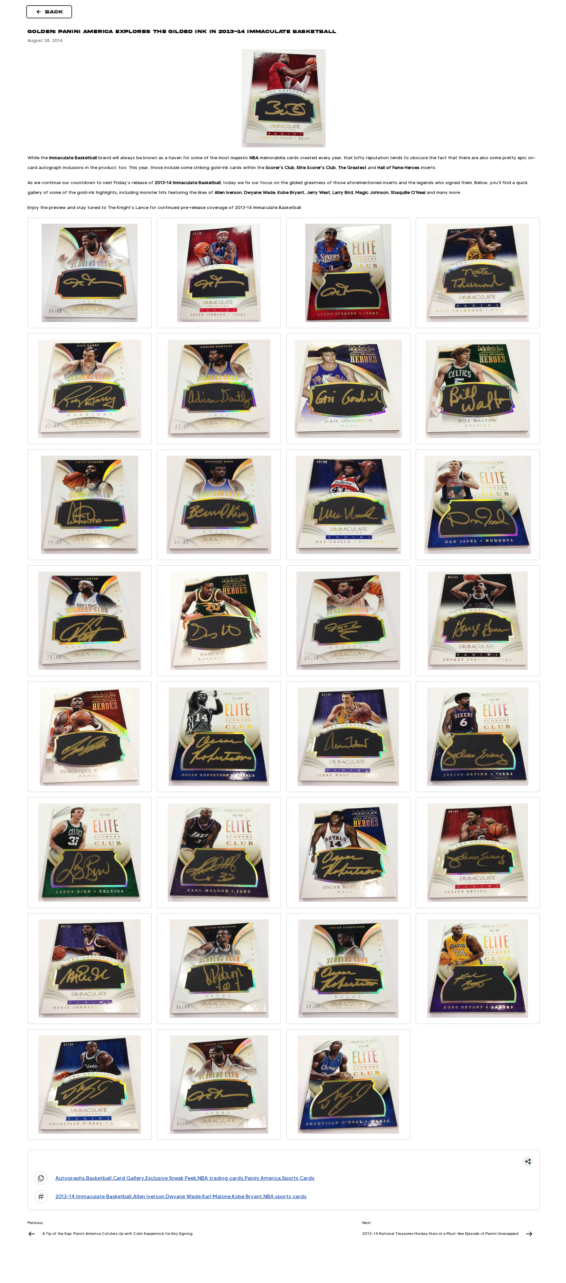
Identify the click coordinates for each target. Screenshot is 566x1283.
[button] (283, 1161)
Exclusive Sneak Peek (170, 1178)
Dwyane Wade (183, 1196)
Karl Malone (216, 1196)
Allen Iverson (148, 1196)
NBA (268, 1196)
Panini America (263, 1178)
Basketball (99, 1178)
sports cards (291, 1196)
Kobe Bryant (247, 1196)
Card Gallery (128, 1178)
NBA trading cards (220, 1178)
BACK (54, 12)
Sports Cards (298, 1178)
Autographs (70, 1178)
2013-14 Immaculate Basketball (93, 1196)
